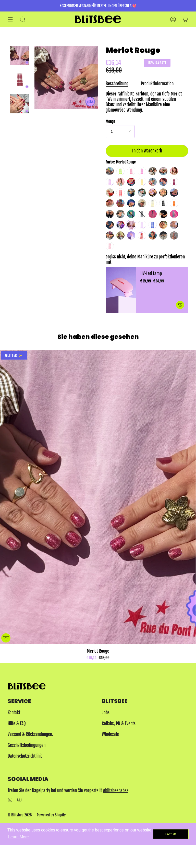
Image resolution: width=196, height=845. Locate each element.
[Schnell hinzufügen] (5, 637)
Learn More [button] (18, 837)
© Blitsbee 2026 (20, 815)
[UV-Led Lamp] (121, 290)
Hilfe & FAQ (17, 723)
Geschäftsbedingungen (26, 745)
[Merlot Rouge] (19, 55)
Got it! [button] (170, 834)
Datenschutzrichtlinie (25, 756)
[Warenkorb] (185, 19)
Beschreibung (117, 83)
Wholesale (110, 734)
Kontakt (14, 712)
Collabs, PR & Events (119, 723)
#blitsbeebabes (115, 790)
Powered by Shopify (51, 815)
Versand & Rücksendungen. (30, 734)
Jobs (105, 712)
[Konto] (173, 19)
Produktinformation (157, 83)
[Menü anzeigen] (10, 19)
